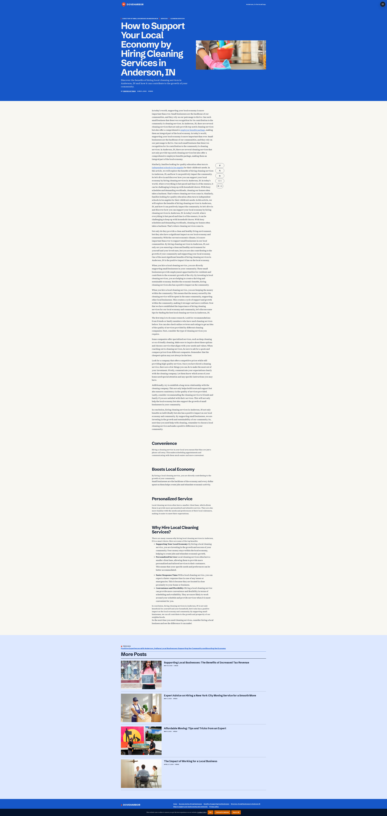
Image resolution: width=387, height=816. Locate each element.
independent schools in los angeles (167, 167)
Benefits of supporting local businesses (216, 804)
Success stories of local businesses (190, 804)
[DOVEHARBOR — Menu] (382, 4)
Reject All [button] (236, 812)
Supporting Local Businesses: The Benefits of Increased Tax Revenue (206, 662)
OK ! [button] (210, 812)
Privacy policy (214, 806)
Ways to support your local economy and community (190, 806)
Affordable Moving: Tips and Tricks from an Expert (195, 728)
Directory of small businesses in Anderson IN (245, 804)
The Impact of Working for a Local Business (190, 761)
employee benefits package (192, 130)
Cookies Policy (202, 812)
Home (175, 804)
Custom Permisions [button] (222, 812)
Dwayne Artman (129, 91)
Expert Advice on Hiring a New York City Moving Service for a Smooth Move (210, 695)
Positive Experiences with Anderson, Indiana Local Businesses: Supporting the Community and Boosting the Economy (173, 648)
